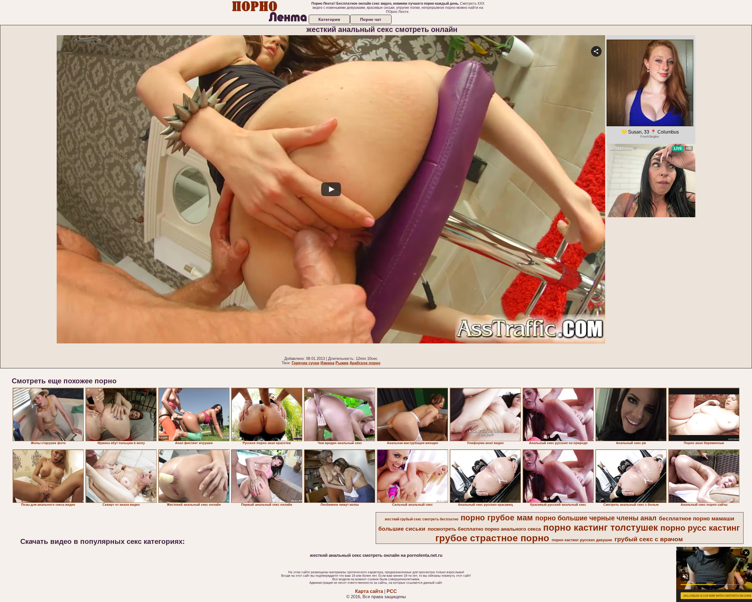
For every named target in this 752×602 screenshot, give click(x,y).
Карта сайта (369, 591)
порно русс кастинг (700, 527)
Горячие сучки (305, 363)
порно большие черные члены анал (596, 518)
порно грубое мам (497, 517)
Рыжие (341, 363)
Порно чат (370, 19)
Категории (329, 19)
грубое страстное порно (492, 538)
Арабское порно (365, 363)
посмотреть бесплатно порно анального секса (484, 529)
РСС (392, 591)
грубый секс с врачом (649, 539)
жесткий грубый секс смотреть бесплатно (421, 519)
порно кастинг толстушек (600, 527)
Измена (327, 363)
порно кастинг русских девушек (582, 540)
